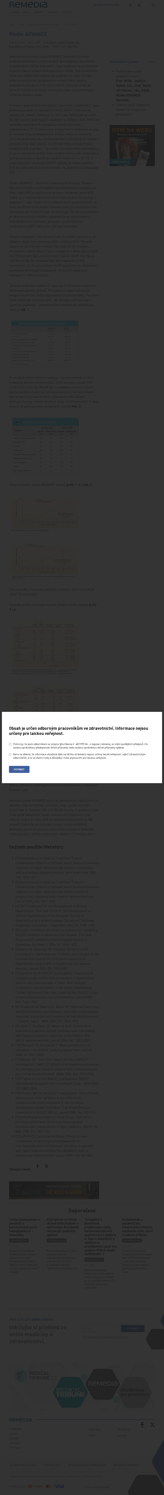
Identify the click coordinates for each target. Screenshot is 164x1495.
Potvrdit (19, 769)
